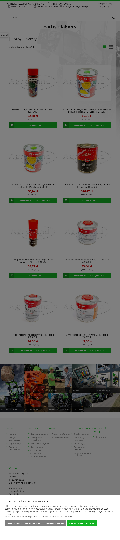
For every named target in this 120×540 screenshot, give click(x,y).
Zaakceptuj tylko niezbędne (24, 523)
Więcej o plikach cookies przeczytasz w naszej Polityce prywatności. (39, 516)
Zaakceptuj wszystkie (82, 523)
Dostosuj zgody (55, 523)
